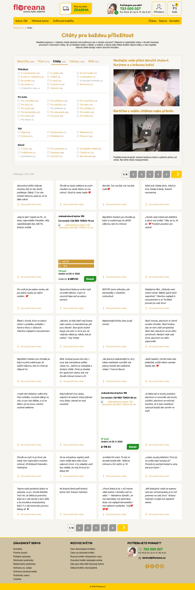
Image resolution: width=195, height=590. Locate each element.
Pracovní (84, 136)
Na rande (25, 84)
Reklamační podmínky (24, 564)
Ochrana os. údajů (22, 567)
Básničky (23, 61)
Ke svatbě (26, 80)
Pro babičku (56, 104)
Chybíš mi (85, 152)
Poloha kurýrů (20, 552)
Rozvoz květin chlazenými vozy (86, 556)
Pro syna (54, 116)
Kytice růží (21, 20)
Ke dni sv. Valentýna (31, 77)
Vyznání (54, 156)
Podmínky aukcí (21, 575)
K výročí (54, 80)
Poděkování (27, 152)
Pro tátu (25, 104)
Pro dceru (25, 116)
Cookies (17, 579)
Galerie (163, 20)
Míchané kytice (40, 20)
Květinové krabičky (63, 20)
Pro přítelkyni (57, 101)
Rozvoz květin (81, 543)
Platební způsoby (22, 556)
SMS (91, 61)
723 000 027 (130, 8)
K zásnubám (86, 77)
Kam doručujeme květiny (82, 549)
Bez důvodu (86, 156)
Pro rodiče (85, 116)
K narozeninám (28, 73)
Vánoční (54, 88)
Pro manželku (28, 101)
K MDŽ (53, 77)
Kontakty (174, 20)
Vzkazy (74, 61)
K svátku (54, 73)
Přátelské (55, 136)
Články (153, 20)
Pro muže (25, 108)
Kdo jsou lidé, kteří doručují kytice (87, 564)
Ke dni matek (86, 73)
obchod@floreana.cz (154, 557)
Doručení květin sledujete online (86, 560)
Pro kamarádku (28, 112)
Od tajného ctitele (89, 149)
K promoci (55, 84)
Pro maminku (87, 101)
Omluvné (25, 136)
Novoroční (85, 84)
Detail (90, 279)
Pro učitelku (86, 108)
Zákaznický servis (27, 543)
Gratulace (55, 152)
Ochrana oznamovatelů (25, 571)
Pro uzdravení (57, 149)
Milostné (84, 132)
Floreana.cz (18, 28)
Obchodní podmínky (23, 560)
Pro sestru (85, 112)
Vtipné (24, 132)
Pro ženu (84, 104)
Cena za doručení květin (82, 552)
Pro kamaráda (57, 112)
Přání (41, 61)
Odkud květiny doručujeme (83, 567)
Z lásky (24, 149)
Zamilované (56, 132)
